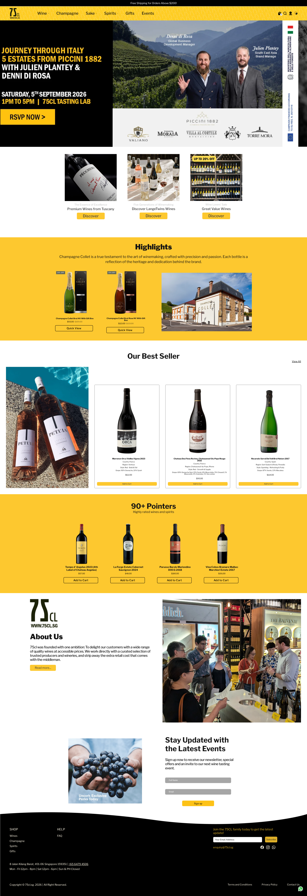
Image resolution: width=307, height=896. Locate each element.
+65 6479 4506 (78, 864)
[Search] (285, 13)
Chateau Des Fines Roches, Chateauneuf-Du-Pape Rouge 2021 (199, 460)
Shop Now (186, 323)
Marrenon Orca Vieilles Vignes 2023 (128, 459)
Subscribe (271, 839)
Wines (13, 835)
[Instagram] (268, 848)
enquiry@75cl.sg (223, 847)
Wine (42, 13)
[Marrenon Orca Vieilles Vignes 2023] (127, 421)
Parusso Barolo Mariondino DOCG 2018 (175, 568)
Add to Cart (126, 484)
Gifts (130, 13)
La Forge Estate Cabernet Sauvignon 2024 (128, 568)
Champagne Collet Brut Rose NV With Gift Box (126, 319)
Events (148, 13)
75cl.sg (29, 884)
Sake (90, 13)
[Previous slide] (6, 83)
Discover (91, 216)
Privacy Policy (269, 884)
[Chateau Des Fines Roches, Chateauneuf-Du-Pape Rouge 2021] (198, 421)
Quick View (74, 328)
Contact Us (293, 884)
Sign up (198, 803)
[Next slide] (300, 83)
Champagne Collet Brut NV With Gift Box (75, 318)
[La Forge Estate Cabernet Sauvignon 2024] (128, 544)
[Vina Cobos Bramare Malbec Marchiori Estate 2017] (222, 544)
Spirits (110, 13)
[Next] (297, 436)
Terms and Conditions (240, 884)
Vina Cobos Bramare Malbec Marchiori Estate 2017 (222, 568)
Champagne (67, 13)
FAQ (59, 835)
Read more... (43, 668)
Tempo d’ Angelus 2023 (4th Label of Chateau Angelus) (81, 568)
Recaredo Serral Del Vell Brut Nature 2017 (270, 459)
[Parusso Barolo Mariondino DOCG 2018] (175, 544)
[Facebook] (262, 848)
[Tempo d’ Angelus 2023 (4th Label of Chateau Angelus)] (82, 544)
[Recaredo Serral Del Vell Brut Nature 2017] (268, 421)
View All (296, 361)
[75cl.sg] (15, 13)
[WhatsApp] (273, 848)
